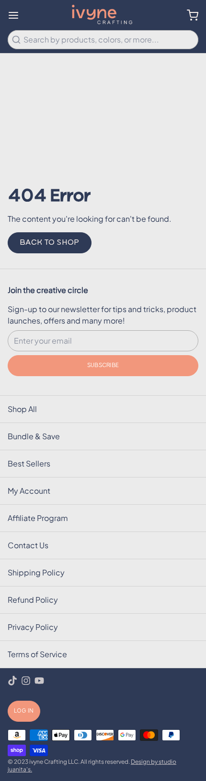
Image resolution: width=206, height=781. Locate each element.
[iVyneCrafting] (103, 15)
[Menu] (17, 15)
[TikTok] (12, 680)
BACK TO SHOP (50, 243)
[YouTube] (39, 680)
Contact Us (28, 545)
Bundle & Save (34, 436)
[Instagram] (26, 680)
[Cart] (188, 15)
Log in (24, 711)
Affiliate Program (38, 518)
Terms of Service (37, 654)
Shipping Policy (36, 572)
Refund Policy (33, 600)
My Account (29, 491)
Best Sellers (29, 463)
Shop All (22, 409)
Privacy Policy (33, 627)
